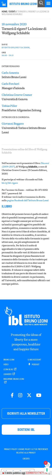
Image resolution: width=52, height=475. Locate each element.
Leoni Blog (8, 369)
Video (5, 364)
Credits (26, 458)
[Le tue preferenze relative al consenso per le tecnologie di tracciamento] (47, 470)
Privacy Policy (10, 449)
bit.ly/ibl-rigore (10, 182)
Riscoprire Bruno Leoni (13, 379)
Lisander (7, 374)
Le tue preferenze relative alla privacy (32, 451)
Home (4, 11)
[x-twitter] (29, 395)
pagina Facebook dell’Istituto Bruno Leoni (28, 200)
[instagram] (20, 395)
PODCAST (35, 364)
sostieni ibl (26, 429)
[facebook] (12, 395)
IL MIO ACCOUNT (34, 359)
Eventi (12, 11)
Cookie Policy (24, 449)
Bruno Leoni (8, 359)
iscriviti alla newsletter (26, 413)
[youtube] (38, 395)
